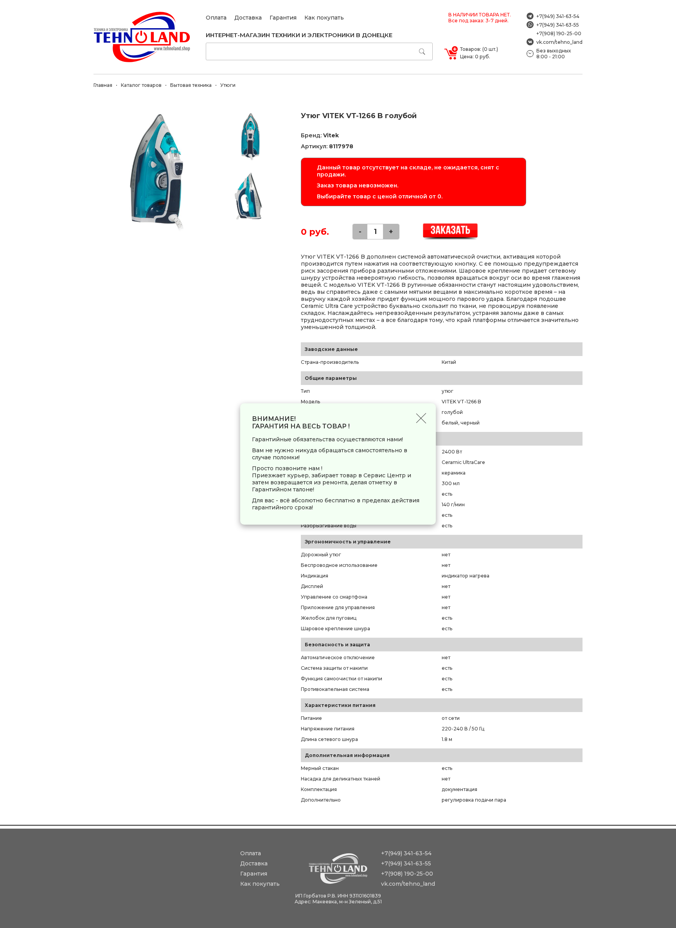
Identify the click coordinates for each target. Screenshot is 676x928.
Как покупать (324, 17)
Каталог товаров (141, 85)
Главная (102, 85)
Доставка (248, 17)
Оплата (216, 17)
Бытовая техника (191, 85)
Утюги (228, 85)
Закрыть (421, 418)
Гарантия (283, 17)
